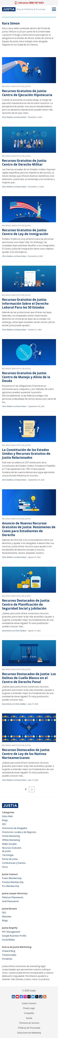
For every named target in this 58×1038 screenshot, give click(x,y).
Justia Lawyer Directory (14, 893)
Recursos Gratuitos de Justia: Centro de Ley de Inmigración (25, 232)
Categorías (8, 812)
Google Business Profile (14, 935)
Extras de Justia (10, 858)
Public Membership (12, 878)
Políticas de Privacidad (29, 1028)
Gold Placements (10, 901)
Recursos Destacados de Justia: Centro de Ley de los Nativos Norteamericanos (26, 754)
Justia (33, 990)
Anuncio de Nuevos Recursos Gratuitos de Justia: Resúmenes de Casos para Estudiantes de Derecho (28, 529)
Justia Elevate (9, 908)
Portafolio (7, 958)
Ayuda (29, 1018)
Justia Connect (10, 874)
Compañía (29, 1013)
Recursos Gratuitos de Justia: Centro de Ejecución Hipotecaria (27, 93)
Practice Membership (12, 882)
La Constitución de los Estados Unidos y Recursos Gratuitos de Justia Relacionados (26, 453)
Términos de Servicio (29, 1023)
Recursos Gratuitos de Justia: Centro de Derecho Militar (24, 162)
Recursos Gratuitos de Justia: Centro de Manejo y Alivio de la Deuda (26, 377)
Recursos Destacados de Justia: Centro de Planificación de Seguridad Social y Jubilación (26, 604)
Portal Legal (29, 1008)
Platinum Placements (12, 897)
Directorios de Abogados (14, 828)
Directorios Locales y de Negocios (19, 832)
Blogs (5, 820)
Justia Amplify (9, 927)
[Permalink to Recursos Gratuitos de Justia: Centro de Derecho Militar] (29, 140)
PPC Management (11, 931)
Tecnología (7, 855)
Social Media (8, 939)
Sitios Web (7, 816)
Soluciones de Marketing (29, 1033)
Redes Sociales (9, 843)
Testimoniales (9, 954)
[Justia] (23, 9)
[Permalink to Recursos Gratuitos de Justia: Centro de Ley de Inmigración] (29, 209)
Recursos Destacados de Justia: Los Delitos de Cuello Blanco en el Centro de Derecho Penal (29, 678)
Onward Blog (8, 950)
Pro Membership (10, 886)
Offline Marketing (11, 839)
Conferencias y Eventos (14, 862)
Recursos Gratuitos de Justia (16, 86)
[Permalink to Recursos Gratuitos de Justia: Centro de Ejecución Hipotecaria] (29, 70)
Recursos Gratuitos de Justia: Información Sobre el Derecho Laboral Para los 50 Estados (25, 303)
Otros (5, 866)
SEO (4, 824)
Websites (6, 916)
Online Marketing (11, 836)
